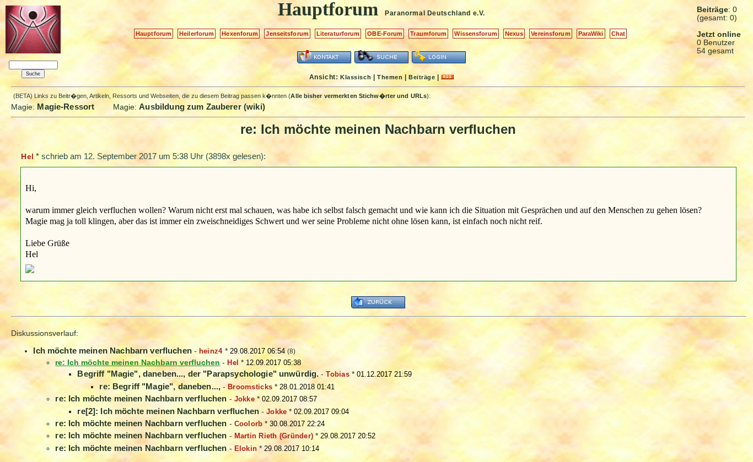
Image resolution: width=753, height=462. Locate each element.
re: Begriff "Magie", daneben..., (159, 386)
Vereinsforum (550, 33)
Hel (27, 156)
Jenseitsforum (287, 33)
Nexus (514, 33)
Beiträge (421, 77)
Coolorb (248, 424)
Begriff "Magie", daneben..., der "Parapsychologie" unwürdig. (198, 373)
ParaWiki (591, 33)
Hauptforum (153, 33)
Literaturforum (338, 33)
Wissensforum (475, 33)
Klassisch (355, 77)
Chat (618, 33)
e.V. (479, 13)
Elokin (245, 448)
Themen (389, 77)
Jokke (244, 399)
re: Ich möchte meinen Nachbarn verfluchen (141, 398)
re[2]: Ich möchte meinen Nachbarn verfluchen (168, 411)
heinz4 (211, 351)
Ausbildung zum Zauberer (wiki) (202, 106)
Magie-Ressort (65, 106)
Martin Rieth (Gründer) (274, 436)
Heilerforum (196, 33)
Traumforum (428, 33)
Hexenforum (240, 33)
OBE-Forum (384, 33)
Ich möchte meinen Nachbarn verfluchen (112, 350)
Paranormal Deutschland (427, 13)
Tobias (337, 374)
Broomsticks (250, 387)
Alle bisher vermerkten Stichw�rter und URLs (359, 96)
